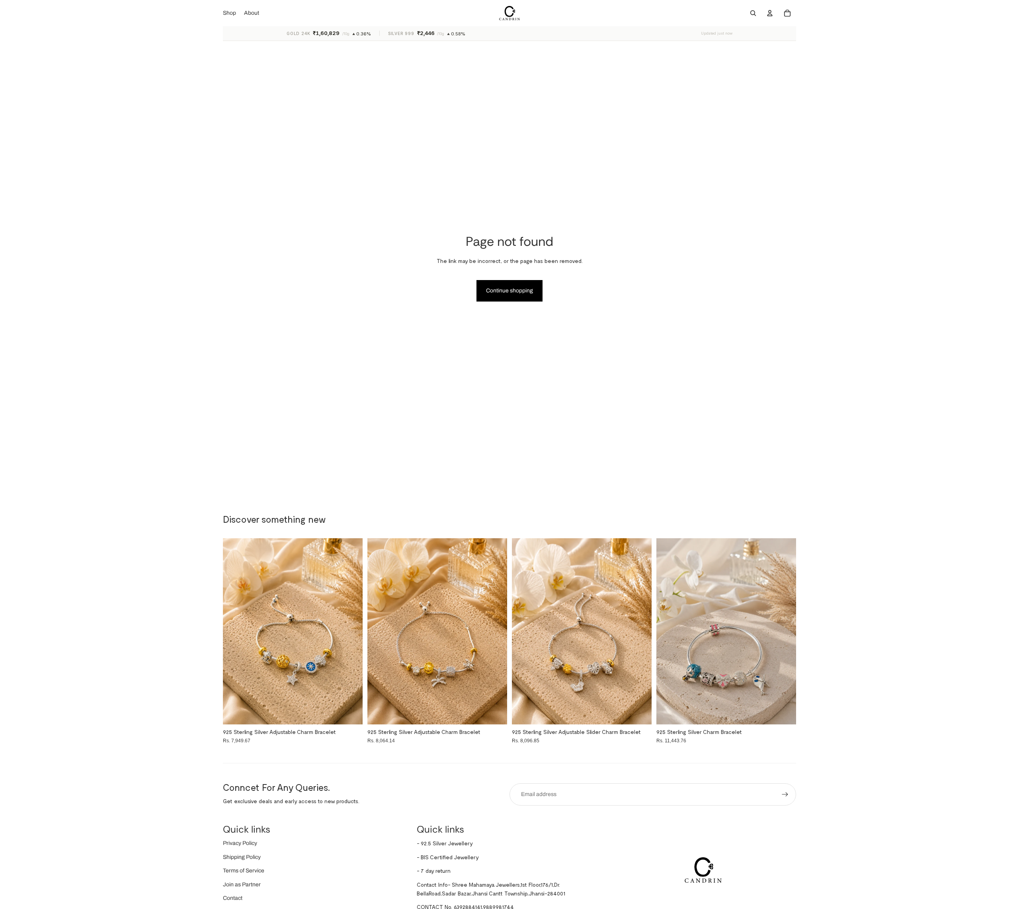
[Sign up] (785, 794)
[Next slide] (784, 631)
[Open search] (753, 13)
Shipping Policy (242, 857)
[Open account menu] (770, 13)
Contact (232, 898)
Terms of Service (243, 871)
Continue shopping (509, 291)
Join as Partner (242, 885)
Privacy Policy (240, 843)
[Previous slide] (668, 631)
